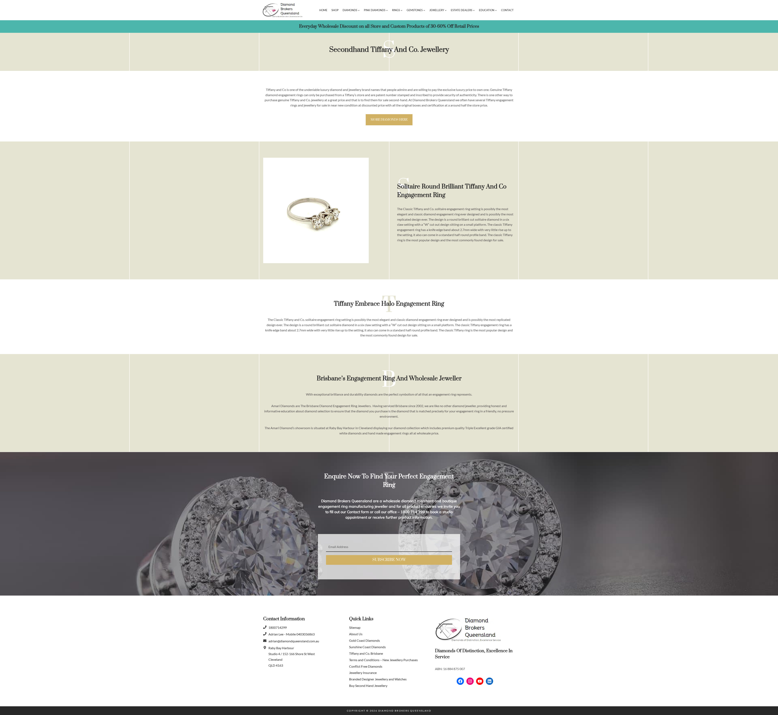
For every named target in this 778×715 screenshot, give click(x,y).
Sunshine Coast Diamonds (367, 647)
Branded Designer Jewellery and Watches (378, 679)
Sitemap (354, 627)
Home (323, 10)
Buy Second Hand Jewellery (368, 686)
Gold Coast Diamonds (364, 640)
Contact (507, 10)
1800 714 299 (412, 512)
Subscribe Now (389, 559)
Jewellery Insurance (363, 673)
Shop (335, 10)
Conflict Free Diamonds (365, 666)
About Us (355, 634)
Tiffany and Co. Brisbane (366, 653)
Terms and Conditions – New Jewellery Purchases (383, 660)
